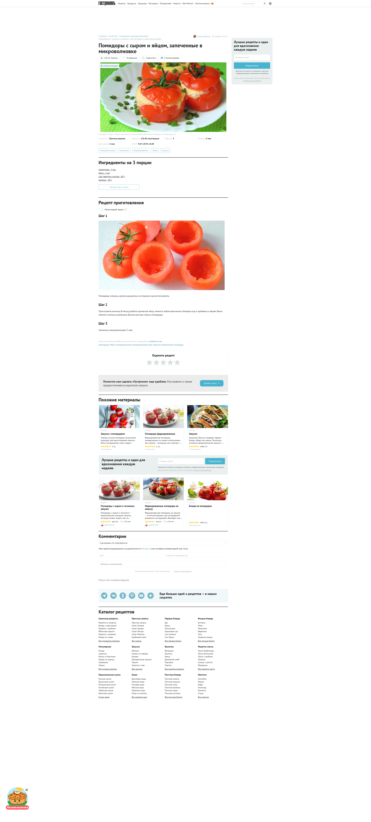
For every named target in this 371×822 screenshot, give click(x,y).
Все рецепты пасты (206, 669)
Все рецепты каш (139, 697)
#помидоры (104, 344)
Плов (200, 625)
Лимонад (202, 687)
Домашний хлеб (172, 659)
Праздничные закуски (142, 659)
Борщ (167, 625)
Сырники (103, 653)
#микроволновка (124, 344)
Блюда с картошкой (107, 625)
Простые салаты (139, 622)
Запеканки (103, 662)
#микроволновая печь (142, 344)
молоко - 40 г (105, 179)
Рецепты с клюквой (107, 634)
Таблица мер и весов (119, 187)
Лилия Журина (203, 36)
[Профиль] (270, 3)
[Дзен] (150, 595)
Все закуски (137, 669)
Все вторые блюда (206, 641)
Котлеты (201, 622)
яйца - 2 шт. (104, 173)
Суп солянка (170, 634)
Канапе (135, 656)
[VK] (113, 595)
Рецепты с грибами (107, 628)
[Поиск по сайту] (254, 3)
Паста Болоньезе (205, 653)
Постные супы (171, 684)
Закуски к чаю (138, 665)
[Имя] (130, 555)
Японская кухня (106, 693)
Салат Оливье (138, 625)
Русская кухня (105, 679)
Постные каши (171, 690)
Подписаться (215, 461)
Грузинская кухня (106, 681)
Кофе (200, 684)
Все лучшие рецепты (108, 669)
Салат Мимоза (138, 634)
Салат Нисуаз (138, 631)
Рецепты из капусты (107, 622)
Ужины (102, 665)
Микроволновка (107, 150)
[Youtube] (141, 595)
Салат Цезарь (138, 628)
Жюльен (135, 650)
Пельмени (202, 628)
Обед (154, 150)
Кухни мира (104, 697)
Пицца (101, 650)
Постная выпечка (172, 687)
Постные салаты (172, 679)
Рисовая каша (138, 684)
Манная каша (138, 687)
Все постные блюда (173, 697)
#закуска (156, 344)
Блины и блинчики (107, 656)
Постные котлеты (172, 693)
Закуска (165, 150)
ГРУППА (104, 430)
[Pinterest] (132, 595)
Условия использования (203, 470)
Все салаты (136, 641)
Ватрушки (169, 650)
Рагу (200, 634)
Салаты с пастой (205, 662)
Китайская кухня (106, 687)
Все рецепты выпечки (174, 669)
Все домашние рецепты (109, 641)
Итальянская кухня (107, 684)
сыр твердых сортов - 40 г (112, 176)
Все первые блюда (173, 641)
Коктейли (202, 679)
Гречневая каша (139, 679)
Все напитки (203, 697)
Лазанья (201, 659)
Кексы (167, 656)
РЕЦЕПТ (104, 502)
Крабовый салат (139, 637)
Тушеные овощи (205, 637)
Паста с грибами (205, 656)
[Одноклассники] (123, 595)
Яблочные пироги (106, 631)
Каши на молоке (139, 693)
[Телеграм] (104, 595)
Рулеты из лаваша (140, 653)
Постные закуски (172, 681)
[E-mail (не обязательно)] (196, 555)
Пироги (168, 665)
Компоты (202, 690)
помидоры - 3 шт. (107, 169)
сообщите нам (155, 341)
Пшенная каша (138, 690)
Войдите (146, 548)
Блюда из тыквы (106, 637)
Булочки (168, 653)
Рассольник (170, 628)
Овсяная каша (138, 681)
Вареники (202, 631)
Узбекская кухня (106, 690)
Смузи (200, 693)
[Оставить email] (181, 461)
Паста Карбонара (206, 650)
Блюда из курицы (106, 659)
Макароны (202, 665)
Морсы (201, 681)
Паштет (135, 662)
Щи (166, 622)
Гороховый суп (171, 631)
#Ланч (112, 344)
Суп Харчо (169, 637)
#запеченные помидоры (172, 344)
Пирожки (169, 662)
